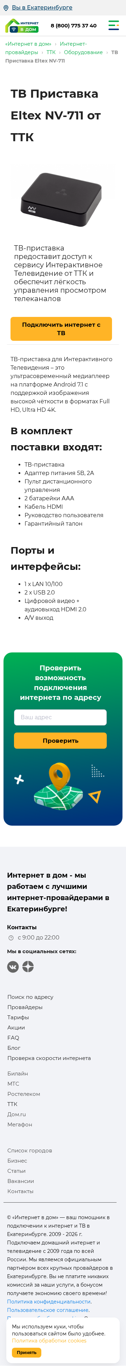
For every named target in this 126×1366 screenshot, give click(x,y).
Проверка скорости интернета (49, 1058)
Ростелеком (23, 1094)
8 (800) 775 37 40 (74, 25)
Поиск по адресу (30, 997)
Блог (13, 1048)
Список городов (29, 1150)
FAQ (13, 1037)
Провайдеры (25, 1007)
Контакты (20, 1191)
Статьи (16, 1170)
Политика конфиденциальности (49, 1302)
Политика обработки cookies (49, 1341)
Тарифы (18, 1017)
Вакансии (20, 1181)
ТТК (12, 1104)
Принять (26, 1352)
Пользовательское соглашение (48, 1310)
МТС (13, 1083)
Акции (16, 1027)
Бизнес (17, 1160)
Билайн (17, 1073)
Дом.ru (16, 1114)
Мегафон (19, 1124)
